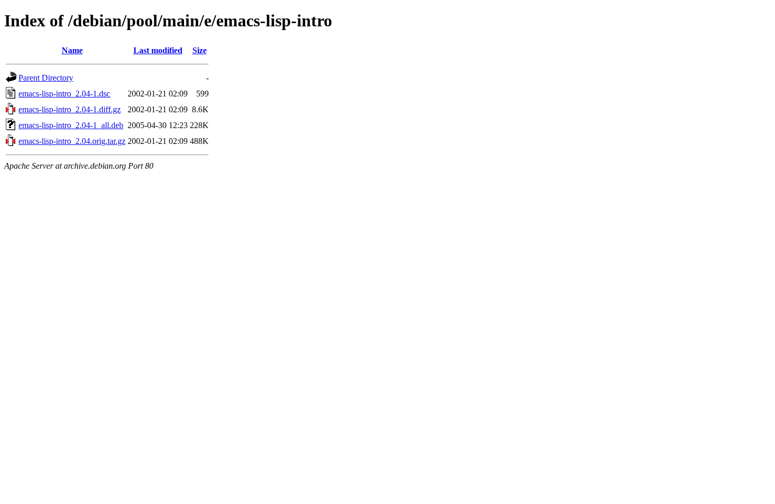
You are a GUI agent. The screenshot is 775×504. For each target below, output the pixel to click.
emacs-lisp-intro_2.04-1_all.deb (70, 125)
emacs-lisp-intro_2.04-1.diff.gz (69, 109)
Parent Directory (45, 77)
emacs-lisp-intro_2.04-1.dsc (64, 93)
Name (72, 50)
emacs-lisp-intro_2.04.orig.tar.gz (71, 141)
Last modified (157, 50)
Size (199, 50)
